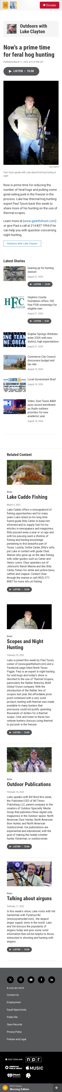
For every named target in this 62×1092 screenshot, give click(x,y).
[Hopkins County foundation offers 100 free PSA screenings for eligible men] (14, 302)
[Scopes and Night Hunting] (29, 616)
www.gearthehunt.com (39, 221)
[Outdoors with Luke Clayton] (12, 29)
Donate (51, 5)
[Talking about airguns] (29, 873)
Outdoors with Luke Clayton (33, 28)
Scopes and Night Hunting (25, 644)
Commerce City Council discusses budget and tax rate (41, 360)
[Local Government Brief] (14, 385)
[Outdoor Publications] (29, 759)
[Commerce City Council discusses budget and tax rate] (14, 362)
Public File (12, 1017)
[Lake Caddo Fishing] (29, 472)
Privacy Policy (14, 1032)
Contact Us (13, 995)
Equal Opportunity (16, 1009)
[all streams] (57, 1087)
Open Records (14, 1024)
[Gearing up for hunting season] (14, 273)
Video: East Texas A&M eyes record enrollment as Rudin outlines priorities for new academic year (42, 408)
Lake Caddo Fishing (27, 497)
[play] (5, 1087)
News (9, 491)
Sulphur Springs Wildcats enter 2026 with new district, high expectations (43, 337)
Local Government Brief (42, 379)
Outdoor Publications (29, 784)
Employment (14, 1002)
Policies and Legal (16, 1039)
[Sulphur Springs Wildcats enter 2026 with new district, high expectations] (14, 339)
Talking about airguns (29, 898)
